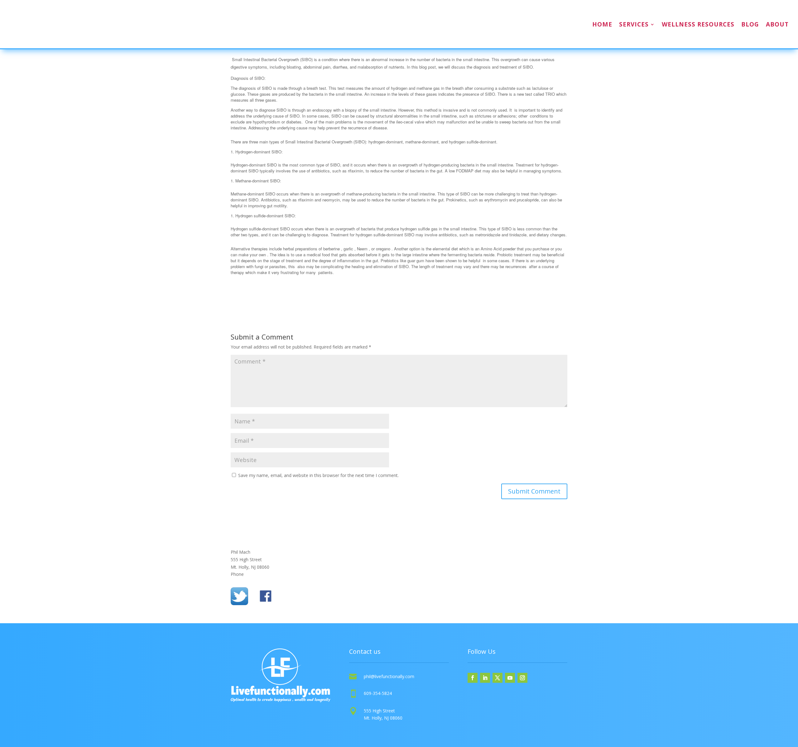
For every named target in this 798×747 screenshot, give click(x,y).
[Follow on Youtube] (510, 678)
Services (634, 24)
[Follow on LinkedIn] (485, 678)
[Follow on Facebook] (473, 678)
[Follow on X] (497, 678)
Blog (750, 24)
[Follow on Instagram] (522, 678)
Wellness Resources (698, 24)
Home (602, 24)
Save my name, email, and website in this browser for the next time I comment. (318, 475)
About (777, 24)
